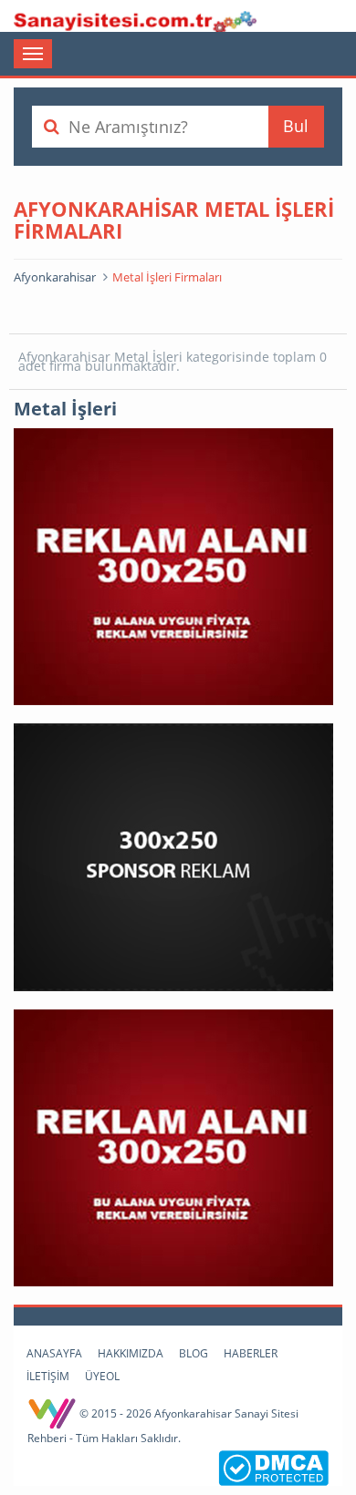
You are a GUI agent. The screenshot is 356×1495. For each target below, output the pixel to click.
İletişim (47, 1376)
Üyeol (102, 1376)
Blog (193, 1353)
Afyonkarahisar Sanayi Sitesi (135, 18)
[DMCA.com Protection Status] (273, 1466)
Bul (296, 126)
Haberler (250, 1353)
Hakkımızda (130, 1353)
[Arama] (51, 126)
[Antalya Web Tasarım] (53, 1413)
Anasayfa (54, 1353)
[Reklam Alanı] (173, 565)
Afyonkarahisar (55, 277)
